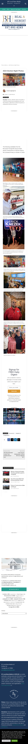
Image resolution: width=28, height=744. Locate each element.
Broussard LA (11, 433)
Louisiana (7, 600)
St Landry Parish (19, 602)
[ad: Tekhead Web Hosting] (14, 424)
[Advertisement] (14, 50)
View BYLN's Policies (18, 725)
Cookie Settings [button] (6, 740)
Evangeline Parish (19, 595)
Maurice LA (15, 600)
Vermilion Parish (11, 605)
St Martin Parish (10, 603)
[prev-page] (4, 492)
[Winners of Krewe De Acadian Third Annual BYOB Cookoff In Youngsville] (6, 473)
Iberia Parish (10, 597)
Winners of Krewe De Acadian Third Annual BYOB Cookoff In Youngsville (17, 473)
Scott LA (12, 602)
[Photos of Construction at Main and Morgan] (6, 487)
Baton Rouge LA (21, 594)
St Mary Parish (18, 603)
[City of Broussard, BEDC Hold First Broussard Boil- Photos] (6, 480)
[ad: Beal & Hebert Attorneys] (14, 30)
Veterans (18, 605)
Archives (3, 610)
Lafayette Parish (19, 599)
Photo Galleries (4, 65)
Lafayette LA (18, 433)
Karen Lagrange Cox (11, 90)
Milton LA (21, 600)
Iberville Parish (17, 597)
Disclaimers (4, 726)
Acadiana (6, 594)
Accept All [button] (14, 740)
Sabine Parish (7, 602)
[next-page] (6, 492)
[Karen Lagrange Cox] (4, 90)
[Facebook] (14, 6)
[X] (12, 439)
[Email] (18, 439)
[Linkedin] (15, 439)
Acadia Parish (13, 594)
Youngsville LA (6, 435)
